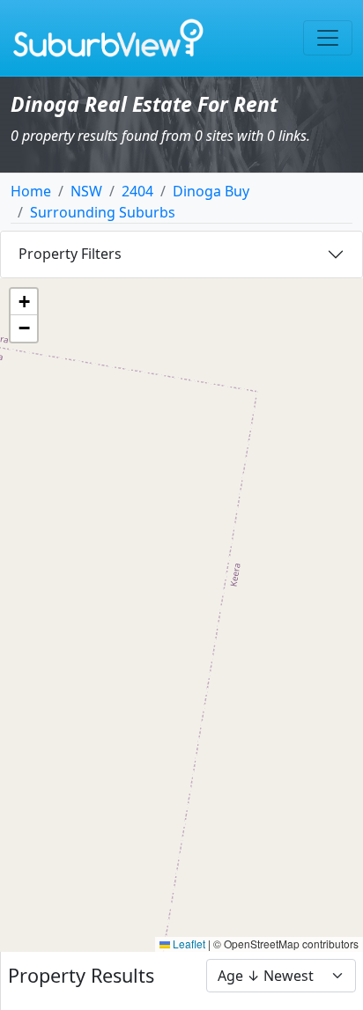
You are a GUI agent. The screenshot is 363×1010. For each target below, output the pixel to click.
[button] (24, 302)
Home (31, 191)
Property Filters (70, 253)
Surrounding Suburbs (102, 212)
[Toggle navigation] (327, 37)
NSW (86, 191)
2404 (137, 191)
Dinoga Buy (211, 191)
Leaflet (187, 943)
